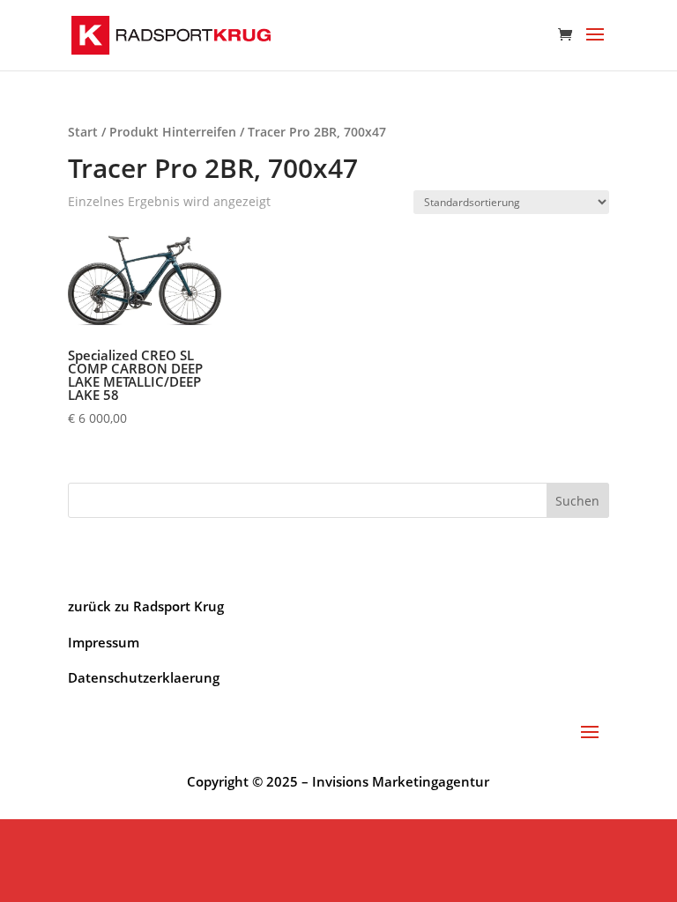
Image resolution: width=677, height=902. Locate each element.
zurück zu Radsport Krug (146, 606)
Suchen (577, 500)
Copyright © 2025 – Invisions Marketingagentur (338, 781)
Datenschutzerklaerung (143, 677)
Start (83, 131)
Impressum (103, 642)
